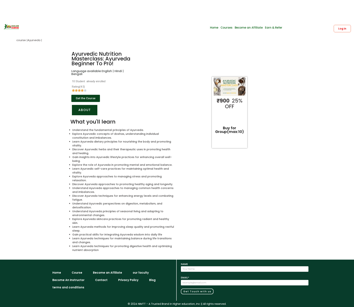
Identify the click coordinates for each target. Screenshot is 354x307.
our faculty (141, 273)
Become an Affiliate (249, 28)
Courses (226, 28)
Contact (101, 280)
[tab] (84, 110)
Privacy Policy (128, 280)
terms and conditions (68, 287)
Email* (185, 277)
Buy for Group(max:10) (229, 129)
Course (77, 273)
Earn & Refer (273, 28)
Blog (152, 280)
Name (184, 264)
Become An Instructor (68, 280)
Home (214, 28)
